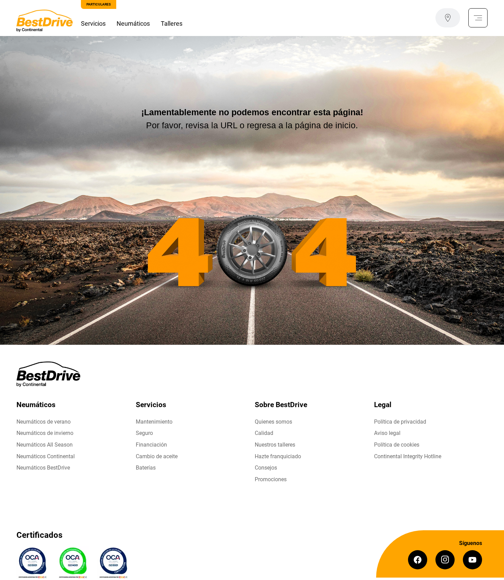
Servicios (93, 23)
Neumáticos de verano (43, 421)
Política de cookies (396, 444)
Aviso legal (387, 433)
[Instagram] (445, 559)
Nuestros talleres (275, 444)
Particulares (98, 4)
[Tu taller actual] (447, 17)
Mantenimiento (154, 421)
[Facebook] (417, 559)
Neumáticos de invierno (44, 433)
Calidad (264, 433)
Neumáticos (133, 23)
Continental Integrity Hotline (407, 456)
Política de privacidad (400, 421)
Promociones (271, 479)
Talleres (171, 23)
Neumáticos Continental (45, 456)
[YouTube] (472, 559)
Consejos (266, 467)
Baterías (146, 467)
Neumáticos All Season (44, 444)
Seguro (144, 433)
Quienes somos (273, 421)
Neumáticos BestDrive (43, 467)
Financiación (151, 444)
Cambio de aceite (157, 456)
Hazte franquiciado (278, 456)
